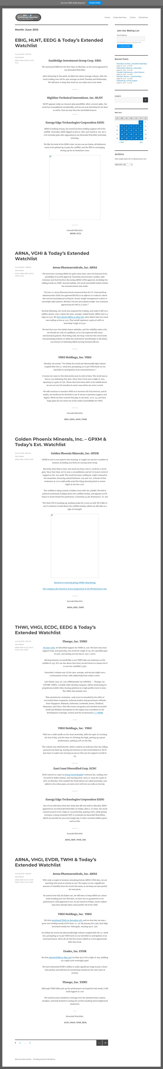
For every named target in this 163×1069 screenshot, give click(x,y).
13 (131, 130)
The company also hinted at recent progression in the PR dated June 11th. (75, 589)
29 (141, 138)
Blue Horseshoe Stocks (23, 1059)
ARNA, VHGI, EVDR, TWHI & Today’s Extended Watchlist (55, 862)
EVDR (31, 880)
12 (126, 130)
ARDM (17, 60)
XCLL (17, 63)
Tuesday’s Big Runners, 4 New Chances (130, 72)
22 (141, 134)
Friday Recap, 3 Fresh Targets (127, 81)
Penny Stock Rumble (74, 775)
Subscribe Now (120, 17)
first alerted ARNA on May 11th (70, 317)
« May (121, 142)
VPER (26, 650)
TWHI (22, 882)
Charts (133, 17)
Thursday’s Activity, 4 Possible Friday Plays (132, 64)
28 (136, 138)
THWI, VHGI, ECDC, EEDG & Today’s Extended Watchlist (55, 629)
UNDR (17, 276)
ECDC (26, 647)
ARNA (22, 273)
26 (127, 138)
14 (136, 130)
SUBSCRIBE (94, 3)
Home (107, 17)
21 (136, 134)
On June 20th (49, 648)
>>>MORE (98, 713)
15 (141, 130)
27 (131, 138)
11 (122, 130)
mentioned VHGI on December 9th (67, 920)
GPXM (26, 459)
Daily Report (19, 57)
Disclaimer (143, 17)
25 (122, 138)
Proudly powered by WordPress (44, 1059)
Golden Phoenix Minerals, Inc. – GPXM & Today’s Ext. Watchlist (60, 441)
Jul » (141, 142)
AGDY (17, 273)
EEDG (27, 60)
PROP (17, 882)
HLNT (31, 60)
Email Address (122, 35)
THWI (31, 459)
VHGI (21, 650)
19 (127, 134)
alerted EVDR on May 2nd (60, 957)
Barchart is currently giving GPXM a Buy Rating (75, 583)
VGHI (22, 276)
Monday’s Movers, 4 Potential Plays (129, 76)
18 (122, 134)
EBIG (22, 60)
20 (131, 134)
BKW (21, 647)
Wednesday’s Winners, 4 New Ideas (129, 68)
